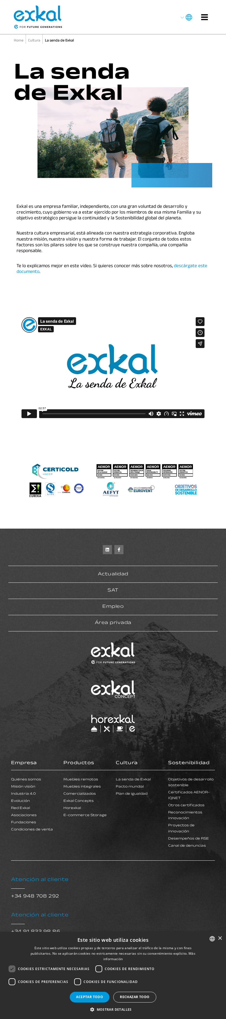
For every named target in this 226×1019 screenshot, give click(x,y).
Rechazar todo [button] (134, 997)
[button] (113, 1009)
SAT (113, 591)
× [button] (220, 938)
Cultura (127, 763)
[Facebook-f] (118, 549)
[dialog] (113, 975)
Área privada (113, 623)
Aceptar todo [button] (89, 997)
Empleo (113, 607)
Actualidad (113, 574)
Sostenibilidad (188, 763)
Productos (78, 763)
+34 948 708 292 (35, 897)
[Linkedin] (107, 549)
